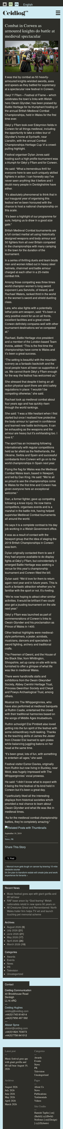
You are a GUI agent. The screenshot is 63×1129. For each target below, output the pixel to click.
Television (12, 970)
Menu (58, 13)
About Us (39, 1087)
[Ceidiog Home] (5, 4)
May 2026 (12, 937)
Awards (11, 956)
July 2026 (12, 930)
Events (11, 960)
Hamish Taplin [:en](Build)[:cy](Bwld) (44, 1114)
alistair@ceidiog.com (16, 1028)
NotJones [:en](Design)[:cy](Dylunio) (45, 1121)
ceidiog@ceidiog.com (17, 1011)
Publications (40, 1093)
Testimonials (40, 1097)
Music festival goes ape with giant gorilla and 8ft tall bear (31, 895)
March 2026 (13, 944)
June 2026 (13, 934)
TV (11, 4)
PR (17, 4)
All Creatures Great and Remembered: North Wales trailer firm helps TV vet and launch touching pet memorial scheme (32, 911)
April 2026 (12, 940)
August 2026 (14, 927)
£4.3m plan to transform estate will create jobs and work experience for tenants (31, 874)
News (7, 839)
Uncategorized (15, 974)
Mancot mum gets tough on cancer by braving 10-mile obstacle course (31, 868)
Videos (37, 1100)
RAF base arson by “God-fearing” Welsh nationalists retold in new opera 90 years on (31, 902)
